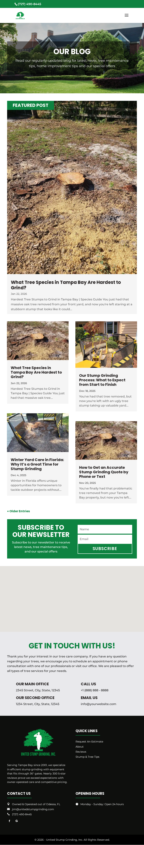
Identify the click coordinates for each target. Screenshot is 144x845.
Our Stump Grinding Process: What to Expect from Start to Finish (102, 380)
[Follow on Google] (16, 821)
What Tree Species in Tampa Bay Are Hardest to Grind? (66, 285)
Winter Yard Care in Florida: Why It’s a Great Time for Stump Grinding (37, 464)
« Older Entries (18, 511)
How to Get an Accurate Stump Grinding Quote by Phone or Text (103, 472)
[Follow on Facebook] (9, 821)
